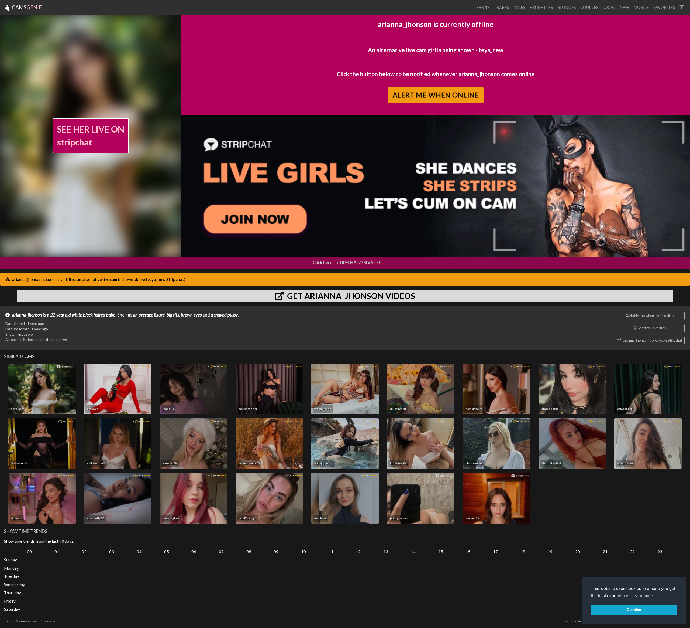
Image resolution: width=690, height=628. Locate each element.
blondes (566, 7)
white (77, 315)
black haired (94, 315)
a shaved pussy (224, 315)
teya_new (491, 49)
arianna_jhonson (405, 24)
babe (110, 315)
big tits (173, 315)
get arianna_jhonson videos (350, 296)
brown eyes (191, 315)
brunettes (541, 7)
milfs (519, 7)
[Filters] (681, 7)
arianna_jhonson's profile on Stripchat (652, 340)
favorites (664, 7)
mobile (641, 7)
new (624, 7)
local (609, 7)
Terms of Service (576, 621)
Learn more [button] (642, 595)
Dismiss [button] (634, 609)
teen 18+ (483, 7)
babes (502, 7)
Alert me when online (435, 95)
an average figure (149, 315)
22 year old (60, 315)
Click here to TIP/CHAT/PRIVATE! (346, 262)
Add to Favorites (652, 328)
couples (589, 7)
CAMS (26, 7)
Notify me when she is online (651, 315)
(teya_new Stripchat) (165, 279)
